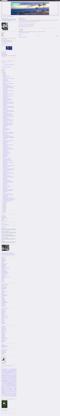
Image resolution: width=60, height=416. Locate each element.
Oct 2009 (4, 75)
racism (8, 389)
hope (14, 379)
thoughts (6, 394)
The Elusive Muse (3, 351)
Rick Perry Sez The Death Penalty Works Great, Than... (8, 111)
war (12, 395)
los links (12, 382)
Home (1, 16)
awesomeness (3, 370)
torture (13, 394)
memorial (15, 383)
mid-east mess (6, 384)
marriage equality (14, 382)
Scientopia (3, 281)
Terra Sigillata (3, 292)
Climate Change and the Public (6, 135)
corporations (12, 373)
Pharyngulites (4, 386)
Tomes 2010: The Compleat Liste (5, 224)
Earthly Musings (3, 261)
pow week (6, 387)
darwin (9, 374)
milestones (14, 384)
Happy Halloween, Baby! (5, 80)
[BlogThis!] (30, 25)
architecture (10, 369)
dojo (5, 375)
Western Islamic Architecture (5, 218)
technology (5, 393)
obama (8, 385)
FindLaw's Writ (3, 320)
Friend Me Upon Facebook (4, 54)
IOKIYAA (4, 157)
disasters (13, 374)
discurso (3, 375)
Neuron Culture (3, 298)
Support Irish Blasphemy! (5, 195)
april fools (8, 369)
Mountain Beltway (4, 266)
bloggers (22, 26)
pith (8, 386)
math (4, 383)
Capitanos (4, 139)
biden (14, 370)
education (15, 375)
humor (8, 380)
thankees (15, 393)
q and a (13, 388)
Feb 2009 (4, 210)
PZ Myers (11, 388)
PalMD (21, 30)
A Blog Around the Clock (4, 285)
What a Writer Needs (5, 143)
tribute (2, 395)
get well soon (9, 378)
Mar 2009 (4, 209)
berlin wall (12, 370)
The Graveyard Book (4, 217)
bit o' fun (3, 371)
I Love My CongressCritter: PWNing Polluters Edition (8, 78)
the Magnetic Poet (6, 43)
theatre (4, 394)
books (9, 371)
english (15, 376)
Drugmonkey (3, 305)
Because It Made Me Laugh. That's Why (7, 115)
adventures (13, 368)
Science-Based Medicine (4, 275)
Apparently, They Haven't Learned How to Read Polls (8, 116)
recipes (13, 389)
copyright (10, 373)
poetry (12, 386)
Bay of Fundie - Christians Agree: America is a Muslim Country (8, 254)
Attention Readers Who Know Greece (7, 81)
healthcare (11, 379)
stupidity (3, 392)
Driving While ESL (5, 104)
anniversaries (3, 369)
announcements (5, 369)
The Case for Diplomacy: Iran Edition (7, 186)
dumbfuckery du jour (8, 375)
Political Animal (3, 309)
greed (15, 378)
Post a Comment (20, 34)
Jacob (2, 35)
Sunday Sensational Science (6, 128)
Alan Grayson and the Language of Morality (7, 190)
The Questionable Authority (4, 295)
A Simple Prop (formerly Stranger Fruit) (6, 277)
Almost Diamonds (3, 335)
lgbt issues (5, 382)
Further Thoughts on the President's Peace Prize (8, 160)
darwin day (11, 374)
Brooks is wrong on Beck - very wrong (26, 22)
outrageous (10, 385)
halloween (3, 379)
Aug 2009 (4, 204)
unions (3, 395)
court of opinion (15, 373)
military (15, 384)
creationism (3, 374)
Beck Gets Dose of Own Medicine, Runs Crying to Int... (8, 168)
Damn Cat (4, 82)
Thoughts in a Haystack (4, 330)
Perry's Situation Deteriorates (6, 141)
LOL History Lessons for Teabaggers (7, 159)
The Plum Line (3, 312)
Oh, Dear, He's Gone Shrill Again (6, 118)
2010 (3, 71)
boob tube (8, 371)
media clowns (11, 383)
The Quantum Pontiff (4, 301)
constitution (8, 373)
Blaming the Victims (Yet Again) (4, 237)
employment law (13, 376)
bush (10, 371)
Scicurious (3, 290)
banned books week (9, 370)
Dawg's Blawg (3, 322)
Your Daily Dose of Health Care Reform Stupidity (8, 83)
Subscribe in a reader (4, 62)
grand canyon (14, 378)
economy (13, 375)
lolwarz (10, 382)
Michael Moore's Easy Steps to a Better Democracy (8, 102)
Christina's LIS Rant (4, 304)
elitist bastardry (7, 376)
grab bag (11, 378)
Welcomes (15, 395)
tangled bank (3, 393)
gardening (5, 378)
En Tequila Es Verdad (30, 3)
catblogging (8, 372)
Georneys (3, 262)
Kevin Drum (3, 316)
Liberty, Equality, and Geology (5, 272)
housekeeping (5, 380)
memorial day (3, 384)
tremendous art (15, 394)
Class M (2, 321)
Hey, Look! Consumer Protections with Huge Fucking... (8, 107)
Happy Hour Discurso (5, 79)
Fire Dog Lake (3, 319)
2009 (3, 72)
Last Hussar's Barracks (4, 337)
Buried (3, 131)
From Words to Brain (4, 216)
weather (13, 395)
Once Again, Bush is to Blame (6, 170)
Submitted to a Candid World (5, 338)
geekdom (7, 378)
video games (7, 395)
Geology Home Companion (4, 263)
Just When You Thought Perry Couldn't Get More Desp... (9, 137)
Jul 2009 (4, 205)
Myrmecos (3, 293)
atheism (14, 369)
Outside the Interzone (4, 264)
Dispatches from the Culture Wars (5, 317)
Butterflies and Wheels (4, 345)
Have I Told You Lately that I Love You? (7, 193)
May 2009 (4, 207)
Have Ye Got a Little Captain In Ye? (7, 158)
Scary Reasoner (3, 334)
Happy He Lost (4, 185)
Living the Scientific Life (4, 291)
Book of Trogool (3, 303)
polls (4, 387)
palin (12, 385)
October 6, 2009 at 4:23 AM (25, 32)
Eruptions (3, 289)
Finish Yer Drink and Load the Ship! (6, 85)
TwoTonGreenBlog (4, 329)
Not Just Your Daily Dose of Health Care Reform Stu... (8, 165)
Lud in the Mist (3, 333)
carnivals (6, 372)
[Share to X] (31, 25)
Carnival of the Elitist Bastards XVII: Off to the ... (8, 197)
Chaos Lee (3, 33)
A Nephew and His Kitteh (5, 109)
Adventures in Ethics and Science (5, 302)
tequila (11, 393)
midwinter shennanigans (10, 384)
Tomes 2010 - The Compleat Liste (10, 16)
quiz (14, 388)
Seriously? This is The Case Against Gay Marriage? (6, 234)
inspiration (15, 380)
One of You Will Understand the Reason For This (8, 133)
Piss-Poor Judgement (5, 163)
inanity (10, 380)
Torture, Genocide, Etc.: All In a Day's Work (7, 182)
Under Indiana (3, 274)
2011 (3, 70)
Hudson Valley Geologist (4, 271)
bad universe (6, 370)
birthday (15, 370)
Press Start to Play (12, 387)
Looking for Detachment (4, 265)
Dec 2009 (4, 73)
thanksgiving (3, 394)
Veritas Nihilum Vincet (4, 340)
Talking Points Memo (4, 311)
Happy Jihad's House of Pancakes (5, 346)
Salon (2, 318)
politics (25, 26)
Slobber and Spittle (4, 328)
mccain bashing (7, 383)
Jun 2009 (4, 206)
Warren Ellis (3, 354)
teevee (9, 393)
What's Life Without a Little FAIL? (6, 129)
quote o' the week (6, 389)
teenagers (8, 393)
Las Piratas (4, 16)
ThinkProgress (3, 310)
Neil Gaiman (3, 353)
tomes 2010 (8, 394)
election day (3, 376)
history (13, 379)
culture (5, 374)
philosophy (7, 386)
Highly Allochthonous (4, 288)
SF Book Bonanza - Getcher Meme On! (5, 231)
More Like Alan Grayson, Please (6, 180)
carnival (12, 371)
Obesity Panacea (3, 299)
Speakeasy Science (4, 294)
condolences (6, 373)
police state (15, 386)
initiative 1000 (12, 380)
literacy (7, 382)
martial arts (3, 383)
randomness (10, 389)
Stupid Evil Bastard (4, 347)
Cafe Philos (3, 339)
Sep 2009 (4, 203)
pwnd (27, 26)
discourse (15, 374)
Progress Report (2, 240)
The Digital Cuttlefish (4, 352)
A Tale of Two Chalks (5, 188)
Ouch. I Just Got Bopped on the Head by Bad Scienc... (8, 86)
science (3, 391)
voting (11, 395)
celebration (11, 372)
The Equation (4, 77)
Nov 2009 (4, 74)
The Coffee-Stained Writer (4, 350)
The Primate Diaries (4, 300)
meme (13, 383)
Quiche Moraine (3, 336)
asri (12, 369)
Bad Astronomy (3, 276)
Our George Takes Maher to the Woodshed (7, 113)
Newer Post (20, 35)
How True (4, 192)
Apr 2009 (4, 208)
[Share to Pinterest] (32, 25)
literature (9, 382)
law (14, 381)
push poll (8, 388)
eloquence (10, 376)
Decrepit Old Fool (3, 327)
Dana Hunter (3, 34)
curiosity (7, 374)
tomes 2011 (11, 394)
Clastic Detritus (3, 267)
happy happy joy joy (6, 379)
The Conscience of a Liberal (5, 315)
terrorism (13, 393)
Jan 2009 (4, 211)
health (9, 379)
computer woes (3, 373)
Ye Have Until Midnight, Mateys (6, 76)
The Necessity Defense (5, 89)
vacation (5, 395)
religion (15, 389)
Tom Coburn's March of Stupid (6, 166)
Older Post (57, 35)
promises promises (5, 388)
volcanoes (9, 395)
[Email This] (29, 25)
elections (5, 376)
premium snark (9, 387)
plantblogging (10, 386)
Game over (3, 378)
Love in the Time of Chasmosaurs (5, 273)
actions (11, 368)
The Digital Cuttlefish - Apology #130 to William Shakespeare (8, 253)
